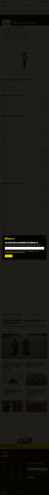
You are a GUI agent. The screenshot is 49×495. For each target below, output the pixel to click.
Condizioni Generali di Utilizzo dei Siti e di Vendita (15, 252)
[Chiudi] (45, 237)
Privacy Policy (31, 250)
